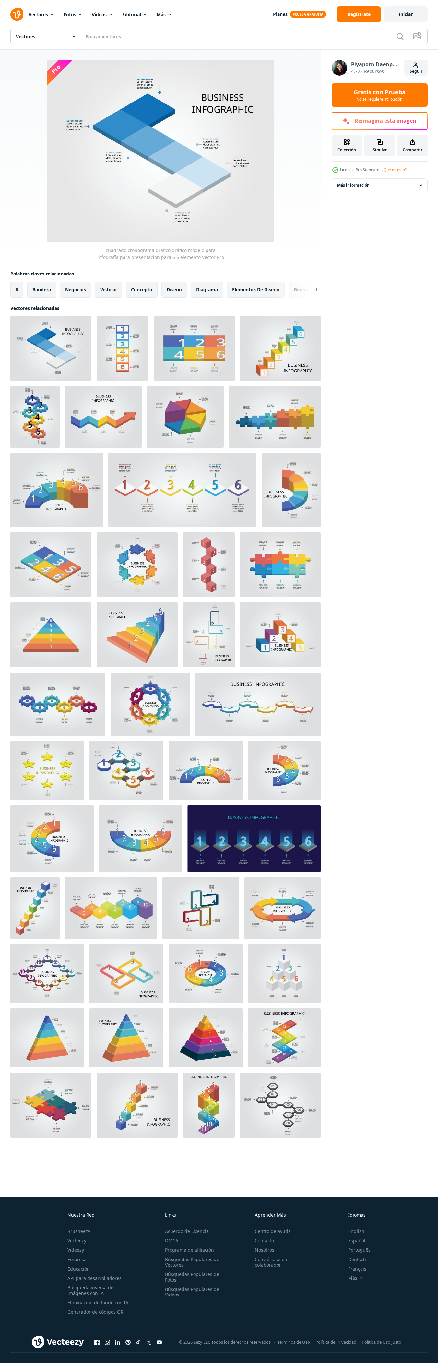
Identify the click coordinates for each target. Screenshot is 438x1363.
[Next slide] (311, 290)
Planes (280, 14)
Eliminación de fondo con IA (97, 1302)
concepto (141, 289)
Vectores (38, 14)
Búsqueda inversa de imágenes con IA (90, 1290)
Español (356, 1240)
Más (161, 14)
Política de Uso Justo (381, 1342)
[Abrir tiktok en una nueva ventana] (138, 1342)
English (356, 1231)
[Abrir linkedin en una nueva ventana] (117, 1342)
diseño (174, 289)
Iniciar (406, 14)
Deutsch (357, 1259)
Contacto (264, 1240)
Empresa (77, 1259)
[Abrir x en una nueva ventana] (148, 1342)
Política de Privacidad (335, 1342)
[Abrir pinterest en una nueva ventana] (128, 1342)
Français (357, 1269)
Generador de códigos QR (95, 1312)
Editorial (131, 14)
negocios (75, 289)
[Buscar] (400, 36)
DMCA (171, 1240)
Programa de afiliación (189, 1250)
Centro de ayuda (273, 1231)
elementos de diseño (255, 289)
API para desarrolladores (94, 1278)
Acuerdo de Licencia (187, 1231)
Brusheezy (78, 1231)
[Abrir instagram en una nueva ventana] (107, 1342)
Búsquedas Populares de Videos (192, 1292)
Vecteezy (76, 1240)
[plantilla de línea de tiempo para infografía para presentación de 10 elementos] (111, 908)
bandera (41, 289)
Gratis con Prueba (380, 95)
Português (359, 1250)
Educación (78, 1269)
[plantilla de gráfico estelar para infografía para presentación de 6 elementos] (47, 770)
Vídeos (99, 14)
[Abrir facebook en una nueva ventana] (97, 1342)
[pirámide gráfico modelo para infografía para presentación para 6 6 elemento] (47, 1037)
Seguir (416, 71)
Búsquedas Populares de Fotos (192, 1277)
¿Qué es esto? (394, 170)
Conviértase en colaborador (271, 1262)
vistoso (108, 289)
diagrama (207, 289)
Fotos (70, 14)
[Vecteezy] (16, 14)
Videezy (75, 1250)
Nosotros (264, 1250)
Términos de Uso (294, 1342)
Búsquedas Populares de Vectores (192, 1262)
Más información (353, 185)
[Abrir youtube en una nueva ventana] (159, 1342)
